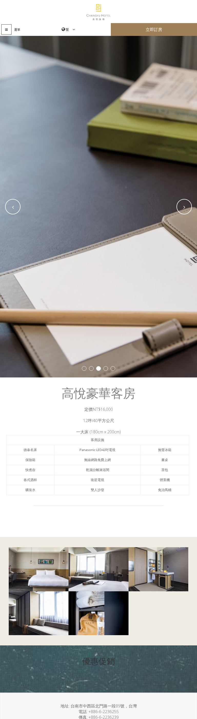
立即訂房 (154, 29)
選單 (17, 29)
